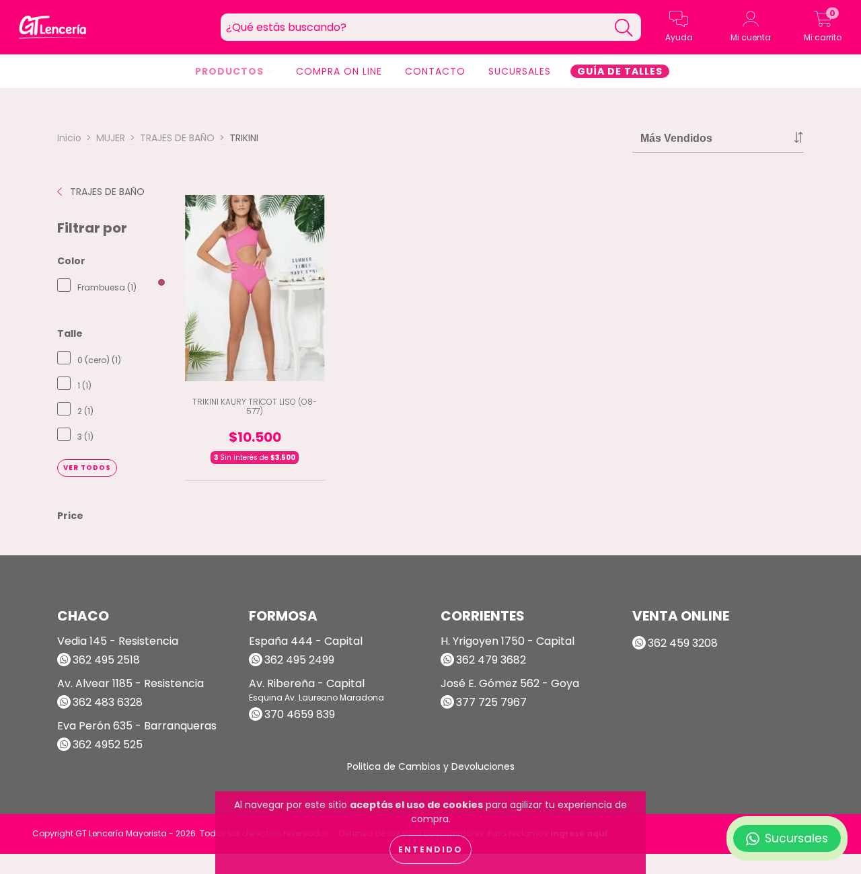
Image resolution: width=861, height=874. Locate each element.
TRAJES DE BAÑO (177, 138)
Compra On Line (339, 71)
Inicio (69, 138)
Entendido (430, 849)
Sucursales (519, 71)
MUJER (110, 138)
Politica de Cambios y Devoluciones (431, 766)
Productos (230, 71)
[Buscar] (623, 28)
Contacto (435, 71)
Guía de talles (620, 71)
